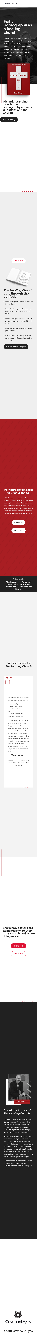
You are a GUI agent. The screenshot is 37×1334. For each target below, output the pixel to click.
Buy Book (18, 523)
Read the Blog (9, 119)
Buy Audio (18, 261)
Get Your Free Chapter (16, 347)
